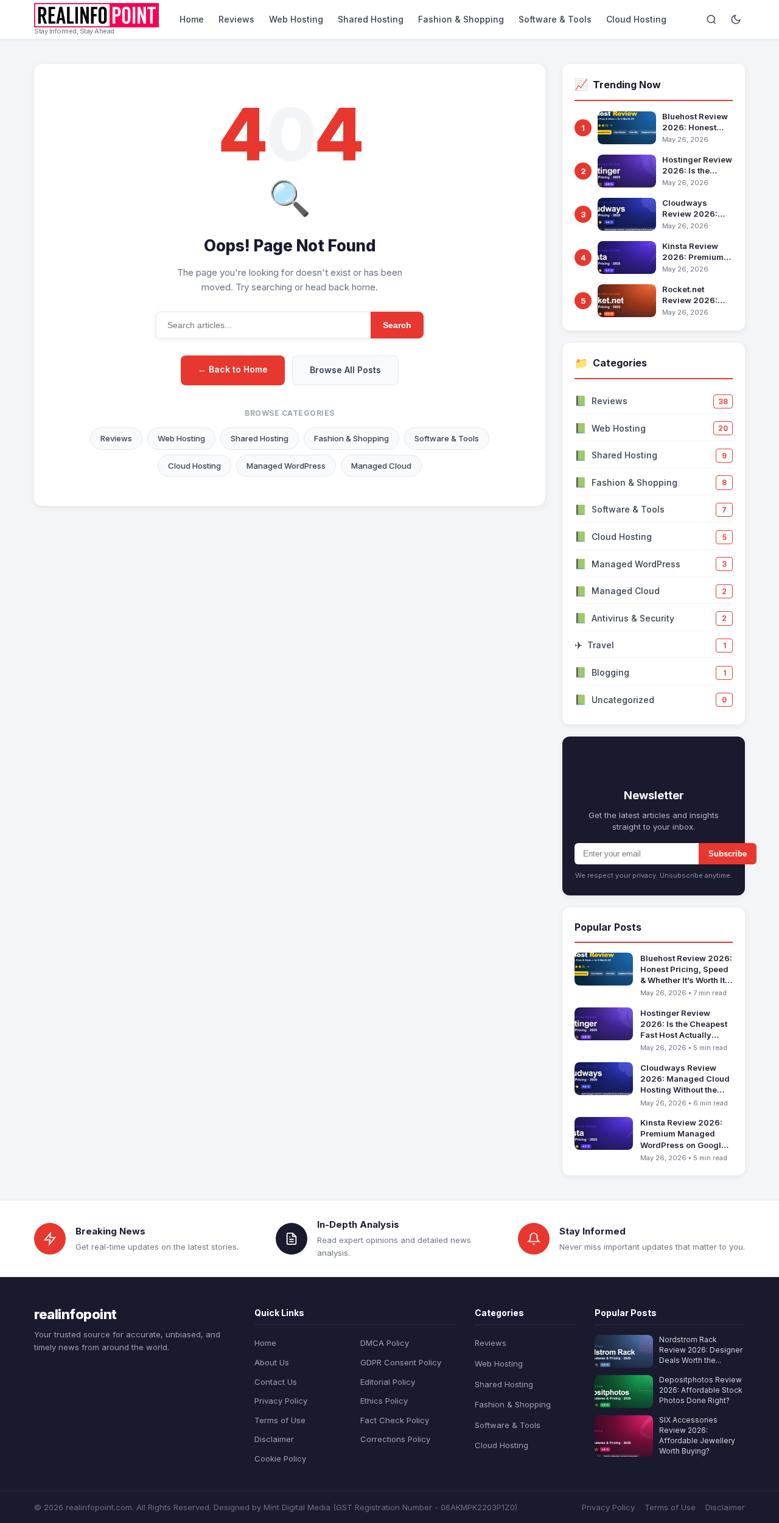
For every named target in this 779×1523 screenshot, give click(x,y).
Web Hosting (296, 19)
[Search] (711, 19)
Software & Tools (555, 19)
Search (397, 325)
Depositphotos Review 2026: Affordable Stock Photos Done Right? (700, 1390)
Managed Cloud (381, 466)
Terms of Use (280, 1420)
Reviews (236, 19)
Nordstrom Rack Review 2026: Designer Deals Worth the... (700, 1350)
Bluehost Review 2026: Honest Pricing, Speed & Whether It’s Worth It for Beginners (697, 122)
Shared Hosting (370, 19)
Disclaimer (274, 1439)
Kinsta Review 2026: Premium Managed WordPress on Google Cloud (693, 251)
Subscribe (727, 853)
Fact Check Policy (394, 1420)
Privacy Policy (280, 1401)
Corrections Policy (395, 1439)
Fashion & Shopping (461, 19)
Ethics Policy (384, 1401)
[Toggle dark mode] (736, 19)
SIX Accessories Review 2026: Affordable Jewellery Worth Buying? (697, 1435)
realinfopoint (75, 1314)
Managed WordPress (286, 466)
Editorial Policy (387, 1382)
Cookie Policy (280, 1458)
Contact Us (275, 1382)
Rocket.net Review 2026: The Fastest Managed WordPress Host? (696, 295)
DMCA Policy (384, 1343)
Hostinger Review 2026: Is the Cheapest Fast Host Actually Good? (697, 165)
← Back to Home (233, 369)
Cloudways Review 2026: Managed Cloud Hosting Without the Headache (693, 208)
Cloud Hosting (636, 19)
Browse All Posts (345, 370)
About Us (271, 1362)
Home (192, 19)
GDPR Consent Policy (400, 1362)
